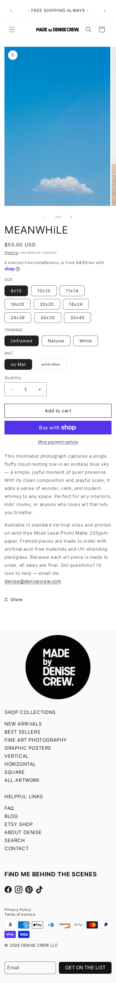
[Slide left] (44, 216)
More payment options (58, 442)
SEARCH (14, 840)
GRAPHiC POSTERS (27, 748)
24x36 (18, 317)
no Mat (18, 364)
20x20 (47, 304)
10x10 (44, 290)
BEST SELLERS (22, 732)
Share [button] (16, 599)
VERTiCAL (16, 756)
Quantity (12, 377)
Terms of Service (19, 914)
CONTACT (16, 848)
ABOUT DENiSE (23, 832)
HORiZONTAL (20, 764)
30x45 (77, 317)
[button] (11, 29)
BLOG (11, 816)
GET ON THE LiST (85, 967)
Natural (56, 340)
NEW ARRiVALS (23, 724)
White (85, 340)
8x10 (16, 290)
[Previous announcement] (11, 10)
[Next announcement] (105, 10)
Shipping (11, 252)
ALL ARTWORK (22, 780)
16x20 (17, 304)
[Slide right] (71, 216)
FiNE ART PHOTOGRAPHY (35, 740)
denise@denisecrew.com (32, 581)
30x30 (47, 317)
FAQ (9, 808)
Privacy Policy (17, 909)
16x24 (76, 304)
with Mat (54, 365)
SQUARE (14, 772)
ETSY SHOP (18, 824)
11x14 (72, 290)
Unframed (21, 340)
